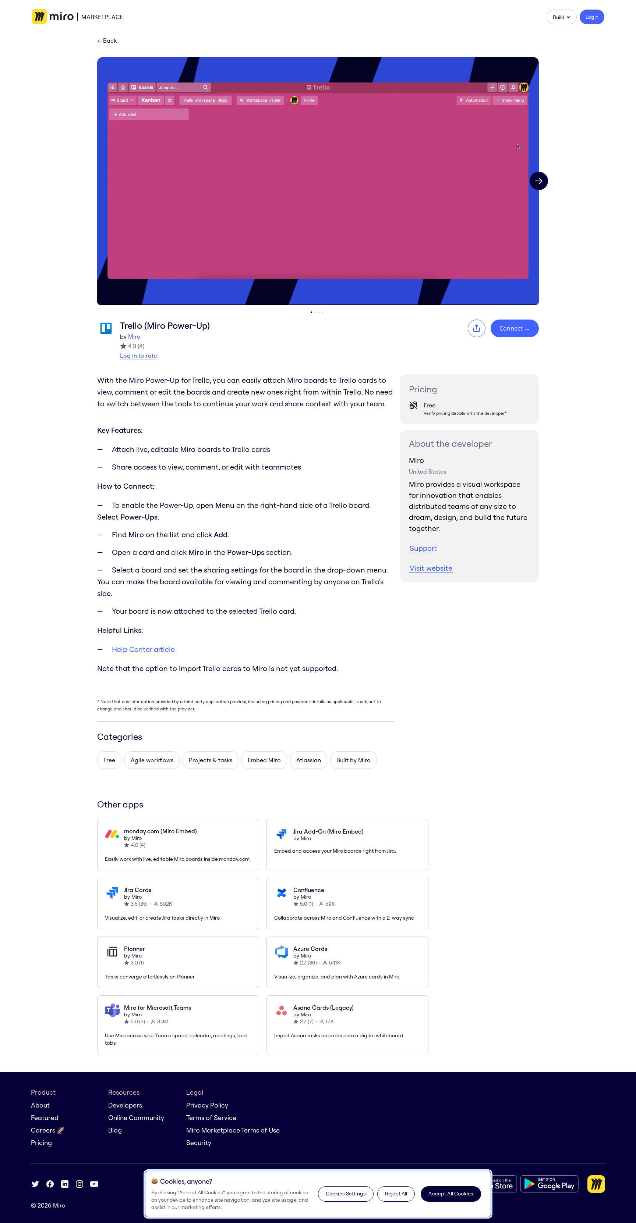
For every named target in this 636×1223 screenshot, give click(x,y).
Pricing (41, 1142)
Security (198, 1142)
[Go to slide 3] (318, 312)
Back (107, 41)
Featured (45, 1117)
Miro (134, 336)
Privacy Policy (207, 1105)
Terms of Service (211, 1117)
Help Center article (143, 649)
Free (109, 760)
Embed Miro (264, 760)
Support (423, 548)
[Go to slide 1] (311, 312)
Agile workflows (152, 760)
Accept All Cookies (450, 1193)
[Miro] (53, 17)
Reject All (396, 1193)
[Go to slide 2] (315, 312)
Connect (514, 328)
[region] (318, 1194)
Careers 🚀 (48, 1130)
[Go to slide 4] (322, 312)
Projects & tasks (210, 760)
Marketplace (102, 17)
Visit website (431, 568)
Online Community (136, 1117)
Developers (125, 1105)
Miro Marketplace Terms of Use (233, 1130)
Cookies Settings (346, 1193)
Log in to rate (138, 355)
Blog (115, 1130)
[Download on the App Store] (491, 1183)
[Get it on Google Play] (549, 1183)
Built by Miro (353, 760)
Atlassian (308, 760)
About (40, 1105)
